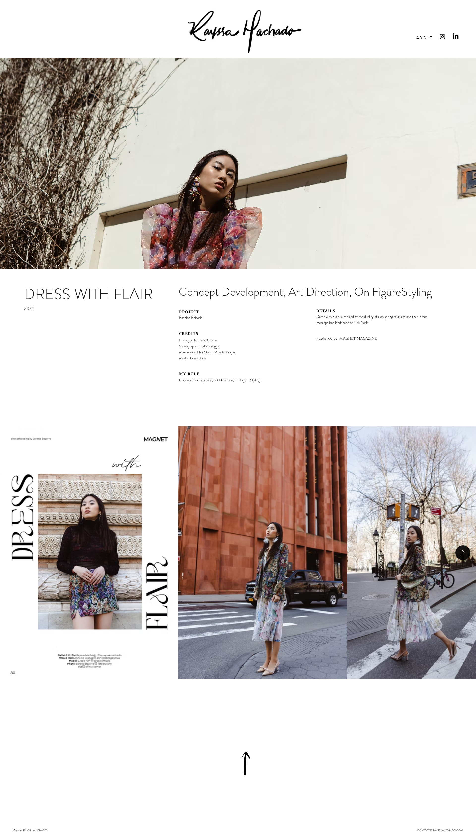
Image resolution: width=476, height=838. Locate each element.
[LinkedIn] (455, 36)
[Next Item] (462, 552)
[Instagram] (442, 36)
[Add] (246, 763)
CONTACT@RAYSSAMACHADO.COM (440, 830)
